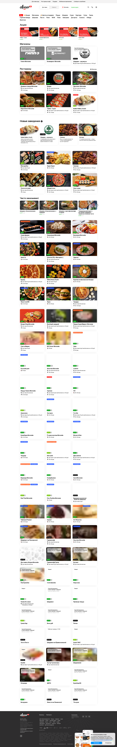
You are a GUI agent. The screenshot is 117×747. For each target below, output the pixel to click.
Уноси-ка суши (26, 188)
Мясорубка (24, 166)
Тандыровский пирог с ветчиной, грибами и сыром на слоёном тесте (86, 212)
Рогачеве (50, 740)
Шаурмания (77, 663)
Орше (47, 739)
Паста (42, 17)
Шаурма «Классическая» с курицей (47, 211)
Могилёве (66, 733)
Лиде (69, 736)
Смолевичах (41, 741)
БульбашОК (77, 683)
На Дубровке (51, 478)
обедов (59, 723)
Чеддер (23, 455)
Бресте (62, 733)
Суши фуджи (25, 235)
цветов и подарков (49, 725)
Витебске (50, 733)
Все (21, 15)
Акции (28, 15)
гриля (58, 720)
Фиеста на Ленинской (54, 702)
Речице (45, 740)
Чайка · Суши (51, 108)
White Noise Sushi (53, 280)
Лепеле (65, 736)
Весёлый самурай (53, 324)
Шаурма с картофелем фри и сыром (67, 211)
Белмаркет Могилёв (53, 61)
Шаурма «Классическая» (28, 211)
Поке (48, 17)
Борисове (67, 734)
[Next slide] (97, 53)
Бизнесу (41, 715)
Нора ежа (76, 583)
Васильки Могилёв (79, 235)
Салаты (81, 17)
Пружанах (41, 740)
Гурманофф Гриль (53, 562)
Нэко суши (76, 188)
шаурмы (57, 719)
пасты (46, 722)
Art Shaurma (77, 520)
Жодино (70, 735)
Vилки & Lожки (26, 602)
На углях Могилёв (79, 540)
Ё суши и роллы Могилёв (55, 435)
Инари (49, 86)
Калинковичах (47, 736)
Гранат (49, 520)
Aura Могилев (77, 478)
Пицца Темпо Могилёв (28, 391)
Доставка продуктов (45, 719)
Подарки (55, 1)
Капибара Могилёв (27, 435)
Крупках (61, 736)
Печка (75, 623)
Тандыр (76, 302)
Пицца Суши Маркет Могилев (83, 324)
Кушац (23, 280)
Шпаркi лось (51, 188)
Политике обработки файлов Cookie (103, 740)
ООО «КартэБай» (23, 720)
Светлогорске (56, 740)
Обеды (89, 17)
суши (61, 719)
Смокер (62, 137)
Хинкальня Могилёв (53, 235)
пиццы (52, 719)
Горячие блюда (25, 17)
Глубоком (50, 735)
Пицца (58, 15)
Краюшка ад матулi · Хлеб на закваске (79, 498)
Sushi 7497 (77, 642)
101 (74, 391)
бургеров (42, 720)
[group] (29, 33)
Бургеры (78, 15)
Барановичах (42, 734)
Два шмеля (77, 455)
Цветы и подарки (48, 15)
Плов (58, 17)
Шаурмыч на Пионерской (29, 540)
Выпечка (23, 20)
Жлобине (65, 735)
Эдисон (75, 257)
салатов (54, 723)
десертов (48, 723)
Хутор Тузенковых (53, 663)
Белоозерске (52, 734)
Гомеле (58, 733)
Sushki (23, 663)
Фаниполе (58, 741)
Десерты (74, 17)
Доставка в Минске (43, 733)
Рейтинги (49, 715)
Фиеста (23, 257)
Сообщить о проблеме (79, 1)
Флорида (24, 683)
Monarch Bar (77, 435)
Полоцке (64, 739)
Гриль (91, 15)
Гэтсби (75, 413)
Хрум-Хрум (51, 166)
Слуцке (65, 740)
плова (58, 722)
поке (50, 722)
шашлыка (42, 722)
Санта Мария (25, 346)
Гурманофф (51, 540)
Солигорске (53, 741)
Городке (55, 735)
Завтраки (66, 17)
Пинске (60, 739)
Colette (75, 368)
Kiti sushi (50, 455)
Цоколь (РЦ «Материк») (55, 257)
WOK (53, 17)
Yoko (74, 346)
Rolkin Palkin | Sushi (79, 108)
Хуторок (50, 413)
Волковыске (45, 735)
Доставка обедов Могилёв (30, 562)
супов (46, 720)
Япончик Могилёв (53, 368)
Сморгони (47, 741)
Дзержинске (60, 735)
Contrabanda (51, 583)
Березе (57, 734)
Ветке (40, 735)
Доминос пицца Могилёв (29, 86)
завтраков (42, 723)
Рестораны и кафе (46, 1)
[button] (20, 31)
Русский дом (25, 368)
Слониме (61, 740)
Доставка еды (35, 1)
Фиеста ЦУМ (25, 302)
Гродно (54, 733)
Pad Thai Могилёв (26, 498)
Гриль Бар (24, 623)
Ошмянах (56, 739)
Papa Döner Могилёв (27, 108)
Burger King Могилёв (27, 324)
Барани (47, 734)
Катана (81, 137)
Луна (48, 302)
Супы (85, 15)
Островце (51, 739)
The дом (76, 702)
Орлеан (49, 391)
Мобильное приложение (65, 1)
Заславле (41, 736)
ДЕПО (49, 683)
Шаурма (65, 15)
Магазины (35, 15)
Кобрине (57, 736)
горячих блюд (52, 720)
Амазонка (24, 413)
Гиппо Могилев (26, 61)
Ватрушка (24, 702)
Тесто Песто (25, 642)
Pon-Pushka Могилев (54, 498)
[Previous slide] (20, 53)
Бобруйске (62, 734)
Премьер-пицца (78, 602)
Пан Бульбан (25, 583)
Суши (72, 15)
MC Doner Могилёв (53, 346)
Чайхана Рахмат (26, 520)
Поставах (69, 739)
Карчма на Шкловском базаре (83, 280)
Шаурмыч (50, 602)
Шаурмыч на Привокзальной (56, 642)
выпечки (42, 725)
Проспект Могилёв (79, 86)
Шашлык (35, 17)
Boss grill (50, 623)
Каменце (52, 736)
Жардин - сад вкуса (80, 61)
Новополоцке (42, 739)
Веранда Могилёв (27, 478)
